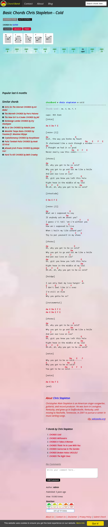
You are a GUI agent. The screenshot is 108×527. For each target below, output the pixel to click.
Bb (26, 50)
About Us (50, 516)
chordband (51, 102)
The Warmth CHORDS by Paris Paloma (21, 113)
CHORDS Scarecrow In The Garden (64, 449)
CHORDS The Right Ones (59, 456)
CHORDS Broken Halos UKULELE (63, 452)
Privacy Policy (85, 516)
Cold (82, 102)
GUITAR (7, 29)
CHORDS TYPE (10, 19)
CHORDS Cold (55, 434)
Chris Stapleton (67, 102)
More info (80, 523)
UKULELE (17, 29)
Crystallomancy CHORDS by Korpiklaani (22, 137)
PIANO (27, 29)
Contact (28, 3)
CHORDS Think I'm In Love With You (64, 445)
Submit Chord (100, 516)
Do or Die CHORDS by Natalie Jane (20, 127)
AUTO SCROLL (25, 19)
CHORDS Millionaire (58, 438)
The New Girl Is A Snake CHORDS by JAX (22, 117)
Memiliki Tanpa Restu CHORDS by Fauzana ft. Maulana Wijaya (18, 132)
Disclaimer (72, 516)
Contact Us (61, 516)
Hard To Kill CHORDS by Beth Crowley (21, 154)
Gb (101, 50)
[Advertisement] (76, 79)
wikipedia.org (98, 418)
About (40, 3)
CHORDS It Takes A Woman (61, 441)
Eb (73, 50)
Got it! (95, 523)
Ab (7, 50)
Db (54, 50)
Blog (50, 3)
